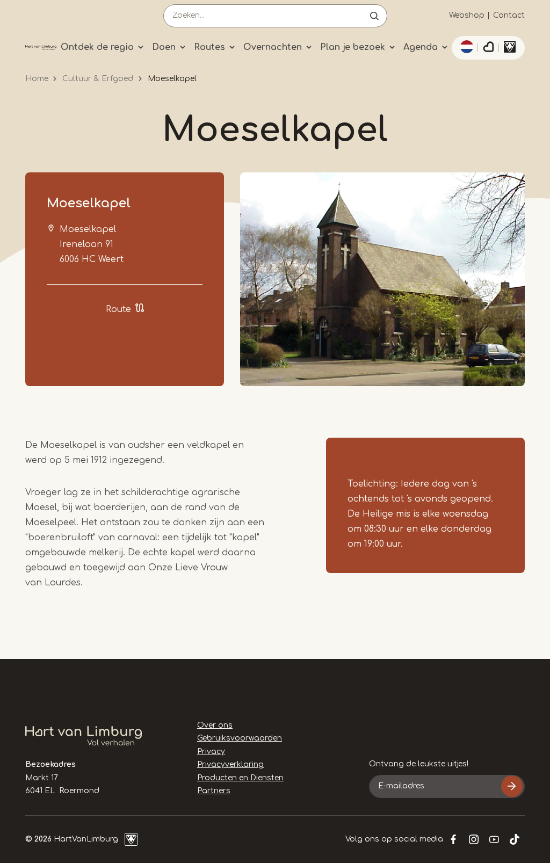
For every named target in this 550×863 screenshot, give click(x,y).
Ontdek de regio (97, 47)
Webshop (466, 15)
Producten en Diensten (240, 778)
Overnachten (272, 47)
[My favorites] (488, 47)
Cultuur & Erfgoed (97, 79)
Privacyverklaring (230, 764)
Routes (209, 47)
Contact (509, 15)
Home (36, 79)
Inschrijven (512, 786)
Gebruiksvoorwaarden (239, 738)
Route (118, 309)
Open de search (374, 15)
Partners (213, 791)
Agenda (420, 47)
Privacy (211, 752)
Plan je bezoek (352, 47)
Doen (164, 47)
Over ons (215, 725)
